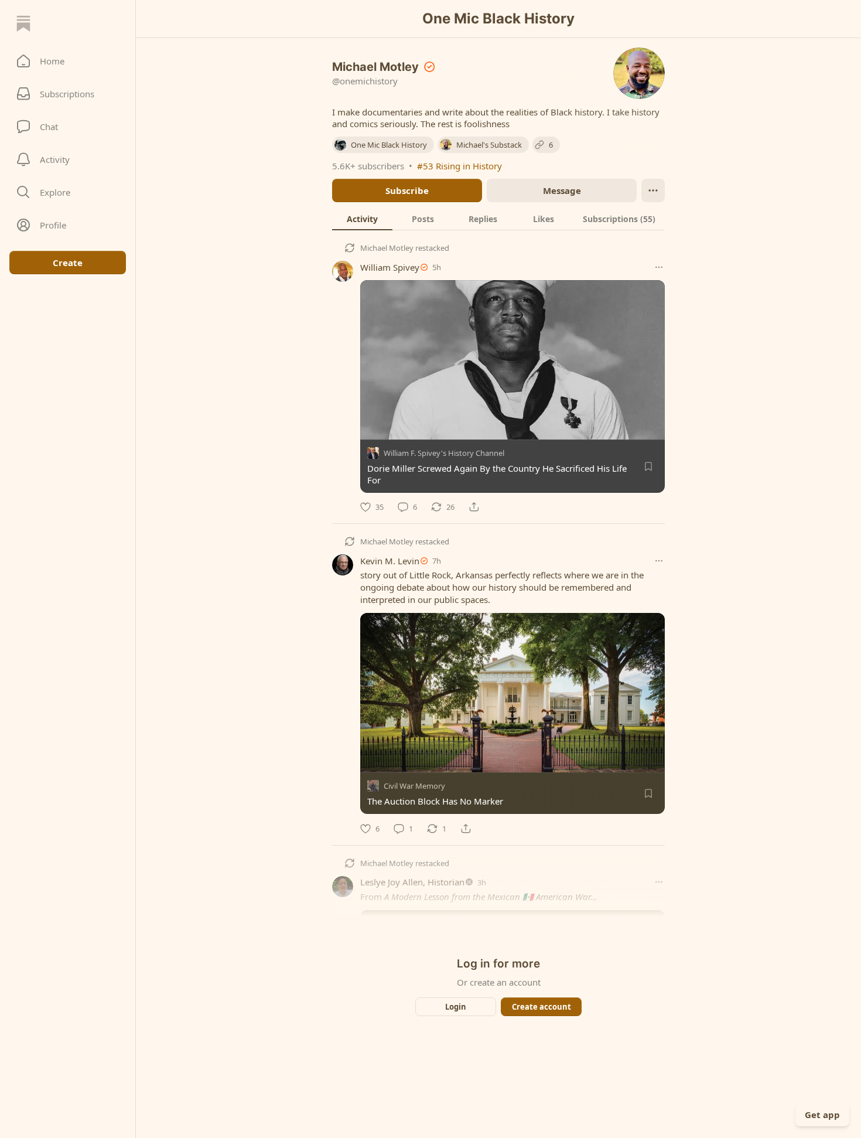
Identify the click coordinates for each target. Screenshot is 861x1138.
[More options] (659, 267)
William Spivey (389, 267)
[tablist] (498, 218)
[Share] (474, 507)
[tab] (362, 218)
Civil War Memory (414, 786)
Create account (541, 1006)
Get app (822, 1114)
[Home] (23, 23)
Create (68, 262)
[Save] (648, 466)
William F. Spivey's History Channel (444, 453)
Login (455, 1006)
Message (562, 190)
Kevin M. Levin (389, 561)
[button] (67, 61)
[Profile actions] (653, 190)
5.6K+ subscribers (368, 166)
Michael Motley (387, 248)
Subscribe (407, 190)
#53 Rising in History (459, 166)
